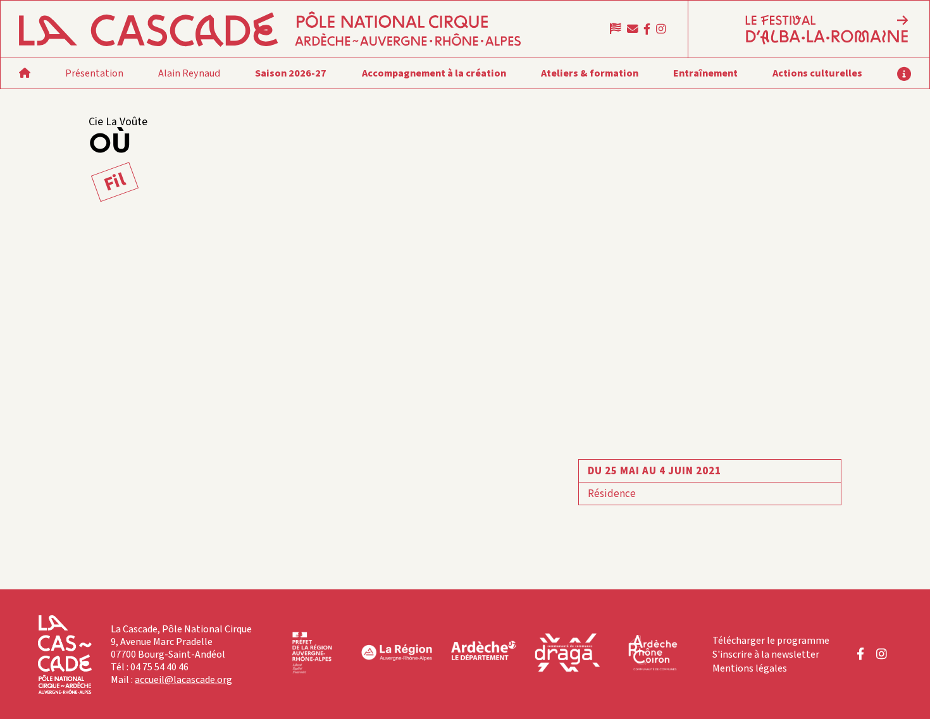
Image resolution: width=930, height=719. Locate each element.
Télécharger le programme (770, 641)
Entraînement (705, 73)
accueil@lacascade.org (183, 680)
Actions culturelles (817, 73)
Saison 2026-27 (290, 73)
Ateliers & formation (589, 73)
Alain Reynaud (189, 73)
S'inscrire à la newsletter (765, 654)
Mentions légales (749, 668)
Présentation (94, 73)
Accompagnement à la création (434, 73)
